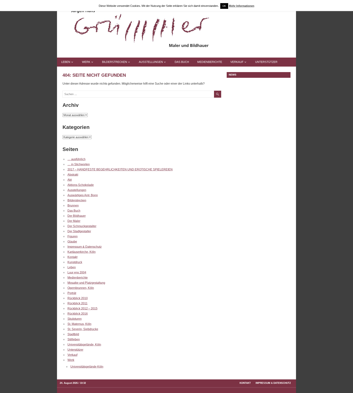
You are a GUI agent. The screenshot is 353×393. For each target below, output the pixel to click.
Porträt (71, 293)
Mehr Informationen (241, 5)
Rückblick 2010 (77, 298)
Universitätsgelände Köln (86, 366)
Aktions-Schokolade (80, 184)
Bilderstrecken (114, 61)
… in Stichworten (78, 164)
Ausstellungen (151, 61)
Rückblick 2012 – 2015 (82, 308)
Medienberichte (209, 61)
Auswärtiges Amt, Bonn (82, 195)
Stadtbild (73, 334)
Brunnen (73, 205)
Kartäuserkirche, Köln (81, 251)
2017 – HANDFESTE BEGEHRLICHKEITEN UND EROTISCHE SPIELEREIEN (120, 169)
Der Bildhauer (76, 215)
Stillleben (73, 339)
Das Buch (182, 61)
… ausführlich (76, 159)
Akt (69, 179)
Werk (86, 61)
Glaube (72, 241)
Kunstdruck (74, 262)
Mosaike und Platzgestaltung (86, 282)
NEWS (232, 74)
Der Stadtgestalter (79, 231)
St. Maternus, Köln (79, 324)
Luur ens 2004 (76, 272)
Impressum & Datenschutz (84, 246)
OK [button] (224, 6)
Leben (65, 61)
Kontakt (72, 257)
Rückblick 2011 (77, 303)
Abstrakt (72, 174)
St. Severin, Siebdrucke (82, 329)
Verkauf (236, 61)
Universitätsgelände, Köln (84, 344)
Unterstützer (266, 61)
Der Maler (73, 221)
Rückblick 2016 (77, 313)
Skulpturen (74, 318)
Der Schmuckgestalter (81, 226)
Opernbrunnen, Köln (80, 287)
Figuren (72, 236)
